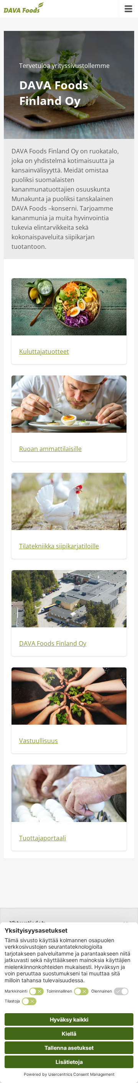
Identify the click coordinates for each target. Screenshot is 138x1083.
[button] (69, 351)
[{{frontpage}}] (24, 9)
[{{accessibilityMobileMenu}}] (128, 9)
